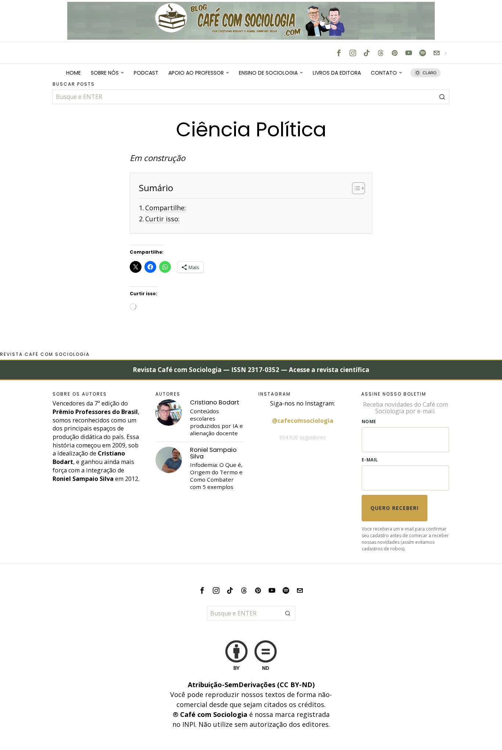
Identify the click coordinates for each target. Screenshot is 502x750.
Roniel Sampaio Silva (213, 453)
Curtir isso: (162, 218)
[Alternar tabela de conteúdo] (355, 188)
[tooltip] (339, 53)
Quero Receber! (394, 507)
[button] (442, 96)
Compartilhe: (165, 207)
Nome (369, 421)
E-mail (370, 460)
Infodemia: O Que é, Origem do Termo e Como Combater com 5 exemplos (216, 475)
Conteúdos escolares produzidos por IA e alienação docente (216, 422)
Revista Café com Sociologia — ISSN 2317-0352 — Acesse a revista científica (251, 369)
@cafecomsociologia (302, 421)
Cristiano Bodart (214, 402)
